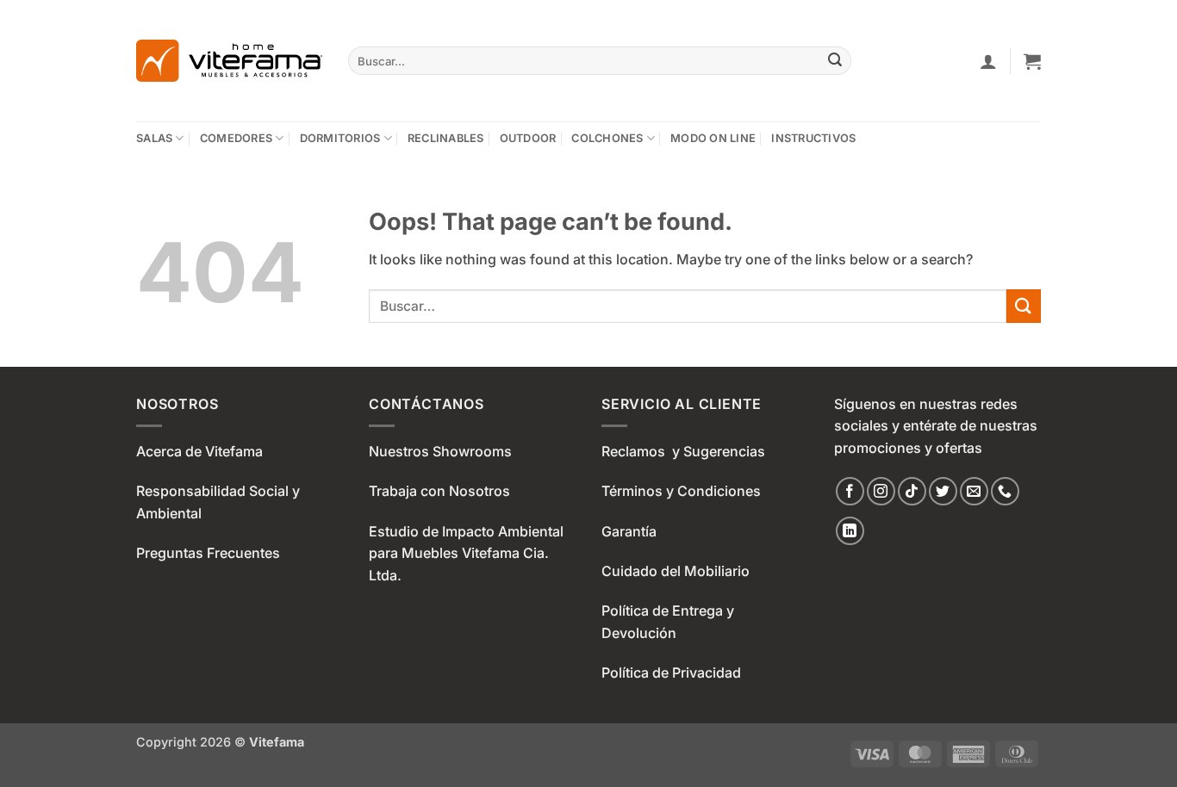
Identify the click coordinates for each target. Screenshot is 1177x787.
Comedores (236, 138)
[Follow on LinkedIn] (850, 531)
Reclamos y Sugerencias (683, 451)
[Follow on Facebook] (850, 491)
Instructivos (813, 138)
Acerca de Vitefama (199, 451)
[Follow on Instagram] (881, 491)
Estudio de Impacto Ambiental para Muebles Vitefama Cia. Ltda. (466, 553)
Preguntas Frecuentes (208, 552)
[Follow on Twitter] (943, 491)
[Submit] (835, 61)
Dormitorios (340, 138)
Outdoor (528, 138)
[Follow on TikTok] (912, 491)
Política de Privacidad (671, 672)
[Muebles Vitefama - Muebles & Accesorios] (229, 61)
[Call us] (1005, 491)
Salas (154, 138)
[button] (988, 61)
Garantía (629, 531)
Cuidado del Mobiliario (675, 570)
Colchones (607, 138)
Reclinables (446, 138)
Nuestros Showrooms (440, 451)
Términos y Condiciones (681, 490)
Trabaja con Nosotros (439, 490)
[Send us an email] (974, 491)
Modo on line (713, 138)
